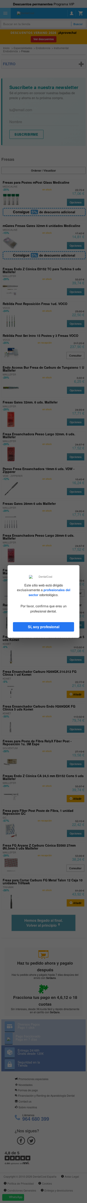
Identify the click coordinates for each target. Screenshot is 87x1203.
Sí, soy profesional (43, 626)
